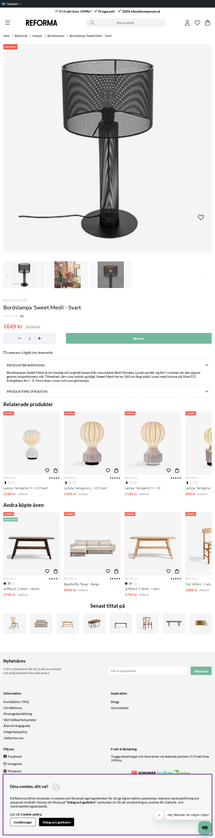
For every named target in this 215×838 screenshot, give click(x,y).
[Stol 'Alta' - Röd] (147, 623)
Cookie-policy (31, 814)
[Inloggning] (187, 22)
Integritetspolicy (15, 732)
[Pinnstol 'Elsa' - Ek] (14, 623)
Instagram (14, 764)
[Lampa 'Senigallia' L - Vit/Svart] (92, 443)
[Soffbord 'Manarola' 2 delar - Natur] (94, 623)
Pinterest (14, 771)
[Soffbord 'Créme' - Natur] (153, 543)
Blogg (115, 702)
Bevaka (138, 338)
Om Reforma (12, 708)
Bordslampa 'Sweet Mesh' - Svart (91, 35)
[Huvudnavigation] (7, 22)
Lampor (37, 35)
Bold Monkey (15, 300)
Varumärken (120, 708)
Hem (6, 35)
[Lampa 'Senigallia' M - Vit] (153, 443)
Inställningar (23, 822)
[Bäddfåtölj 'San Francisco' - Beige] (41, 623)
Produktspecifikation (27, 391)
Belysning (21, 35)
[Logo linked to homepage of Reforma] (41, 23)
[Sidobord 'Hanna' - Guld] (200, 623)
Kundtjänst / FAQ (16, 702)
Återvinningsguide (16, 726)
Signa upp (201, 671)
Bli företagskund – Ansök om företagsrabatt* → (103, 4)
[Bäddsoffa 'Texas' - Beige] (92, 543)
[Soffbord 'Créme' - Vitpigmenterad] (67, 623)
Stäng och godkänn (57, 822)
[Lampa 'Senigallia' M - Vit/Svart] (31, 443)
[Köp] (55, 470)
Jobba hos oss (13, 738)
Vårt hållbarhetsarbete (19, 720)
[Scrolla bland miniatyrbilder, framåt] (207, 274)
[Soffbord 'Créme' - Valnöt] (31, 543)
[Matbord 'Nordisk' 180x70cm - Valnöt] (121, 623)
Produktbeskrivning (26, 365)
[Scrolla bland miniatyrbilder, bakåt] (7, 274)
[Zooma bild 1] (107, 148)
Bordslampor (56, 35)
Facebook (15, 756)
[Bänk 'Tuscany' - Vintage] (174, 623)
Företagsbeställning (17, 714)
